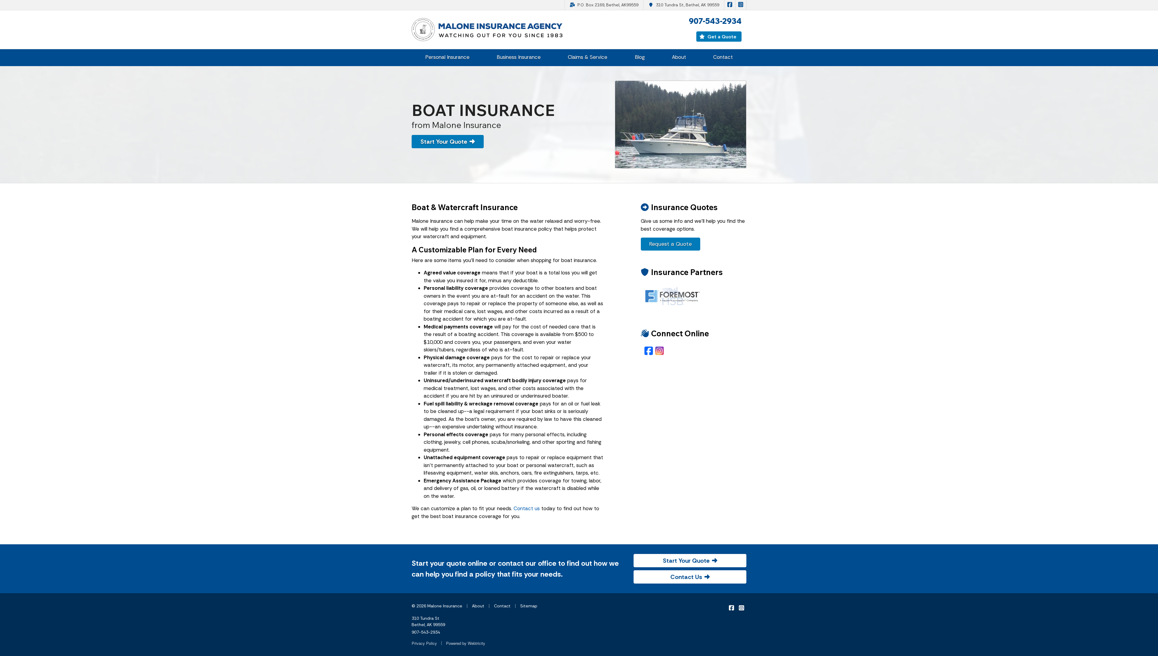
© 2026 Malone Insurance (437, 606)
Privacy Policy (424, 643)
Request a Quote (670, 244)
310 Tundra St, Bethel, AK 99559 (687, 5)
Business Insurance (519, 57)
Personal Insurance (447, 57)
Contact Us (686, 577)
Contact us (527, 508)
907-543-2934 (426, 632)
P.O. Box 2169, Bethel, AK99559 (607, 5)
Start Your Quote (443, 142)
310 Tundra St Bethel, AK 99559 (428, 621)
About (679, 57)
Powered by (465, 643)
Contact (723, 57)
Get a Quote (721, 37)
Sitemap (528, 606)
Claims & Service (587, 57)
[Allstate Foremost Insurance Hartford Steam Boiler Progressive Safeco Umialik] (672, 296)
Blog (640, 57)
